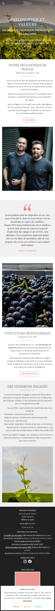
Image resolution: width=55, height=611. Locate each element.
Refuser (16, 606)
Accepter (38, 606)
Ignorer (27, 606)
